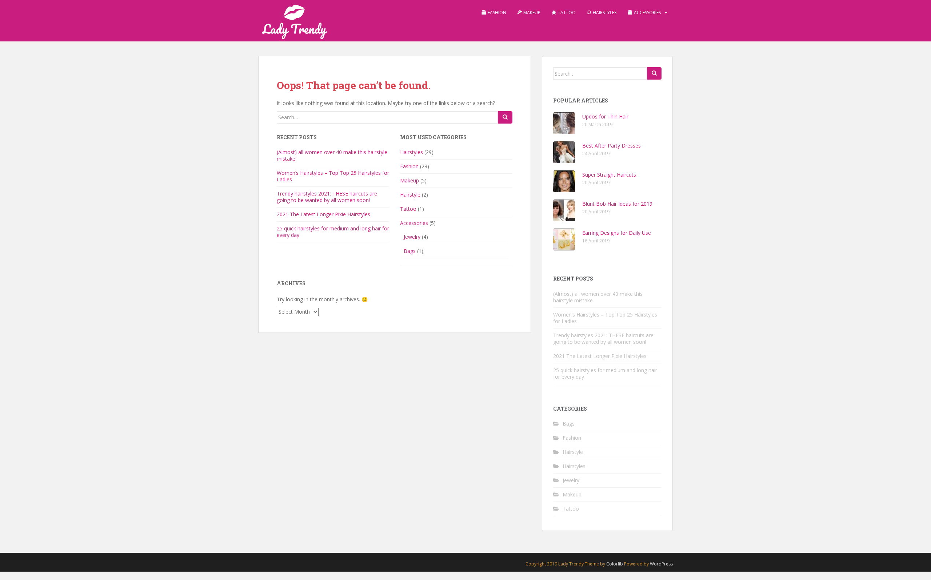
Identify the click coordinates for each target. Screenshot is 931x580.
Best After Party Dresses (611, 145)
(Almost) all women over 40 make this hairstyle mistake (332, 155)
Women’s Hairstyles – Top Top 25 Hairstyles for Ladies (333, 176)
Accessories (414, 222)
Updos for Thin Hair (605, 116)
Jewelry (412, 236)
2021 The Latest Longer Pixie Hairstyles (323, 214)
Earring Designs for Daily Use (616, 232)
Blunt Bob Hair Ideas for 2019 (617, 203)
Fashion (409, 166)
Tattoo (408, 208)
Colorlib (614, 564)
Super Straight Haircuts (609, 174)
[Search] (505, 117)
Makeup (409, 180)
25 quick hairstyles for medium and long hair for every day (333, 231)
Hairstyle (410, 194)
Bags (410, 250)
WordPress (661, 564)
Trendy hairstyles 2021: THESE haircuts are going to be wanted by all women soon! (327, 197)
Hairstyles (411, 152)
